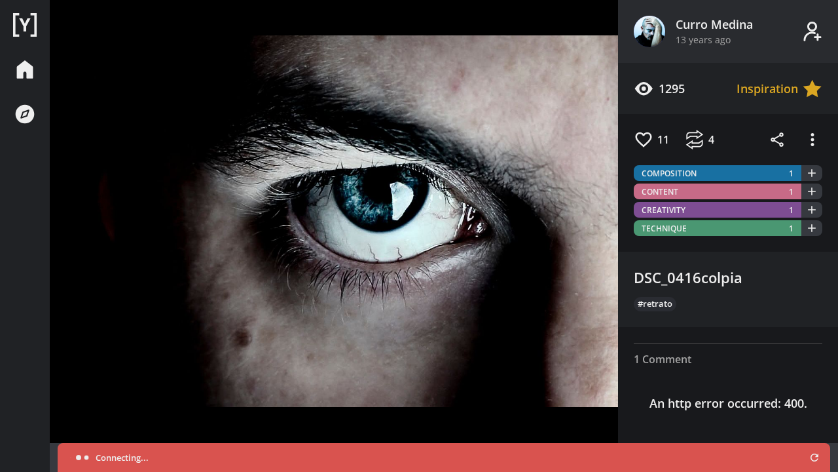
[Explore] (25, 114)
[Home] (25, 25)
